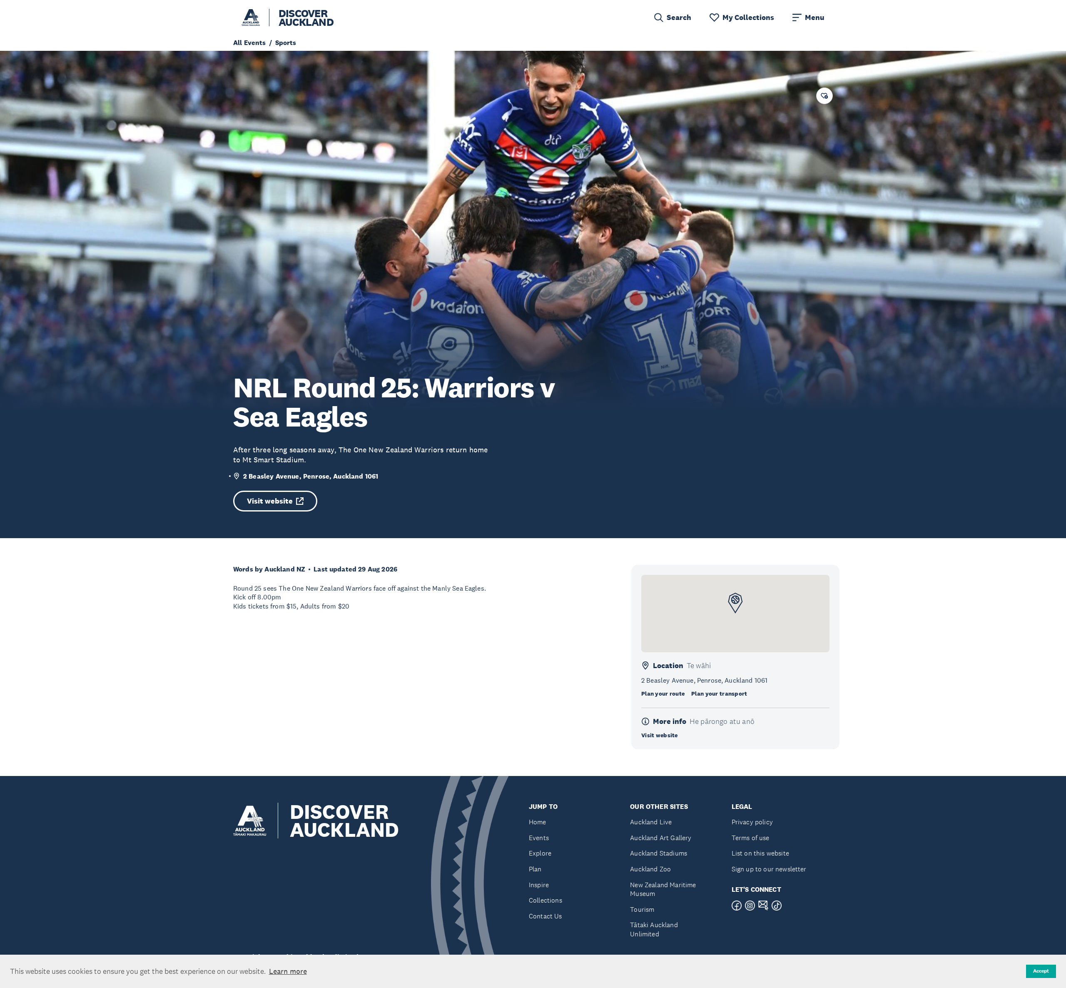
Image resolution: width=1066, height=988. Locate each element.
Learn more (288, 971)
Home (537, 822)
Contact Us (545, 916)
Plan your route (663, 693)
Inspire (539, 885)
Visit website (270, 501)
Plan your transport (719, 693)
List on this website (760, 853)
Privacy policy (752, 822)
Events (539, 837)
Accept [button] (1041, 971)
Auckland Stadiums (658, 853)
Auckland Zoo (650, 869)
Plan (535, 869)
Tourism (642, 909)
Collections (545, 900)
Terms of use (751, 837)
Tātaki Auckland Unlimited (653, 929)
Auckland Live (651, 822)
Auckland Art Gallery (660, 837)
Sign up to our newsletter (769, 869)
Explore (540, 853)
